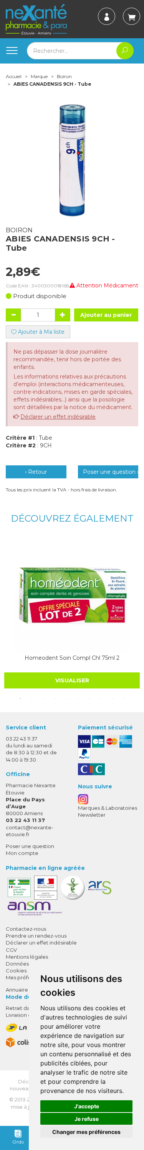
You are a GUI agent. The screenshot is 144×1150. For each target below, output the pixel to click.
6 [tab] (78, 698)
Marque (39, 76)
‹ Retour (36, 471)
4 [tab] (55, 698)
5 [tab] (66, 698)
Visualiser (72, 680)
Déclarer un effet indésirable (58, 416)
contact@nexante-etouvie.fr (29, 830)
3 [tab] (43, 698)
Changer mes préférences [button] (86, 1132)
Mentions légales (27, 957)
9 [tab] (112, 698)
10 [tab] (124, 698)
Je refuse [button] (86, 1119)
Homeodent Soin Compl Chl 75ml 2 (72, 657)
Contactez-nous (26, 929)
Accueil (14, 76)
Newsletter (92, 815)
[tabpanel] (72, 613)
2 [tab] (32, 698)
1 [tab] (20, 698)
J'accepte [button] (86, 1106)
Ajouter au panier (106, 315)
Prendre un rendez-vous (36, 936)
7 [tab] (89, 698)
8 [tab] (101, 698)
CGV (11, 950)
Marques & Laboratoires (107, 808)
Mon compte (22, 853)
